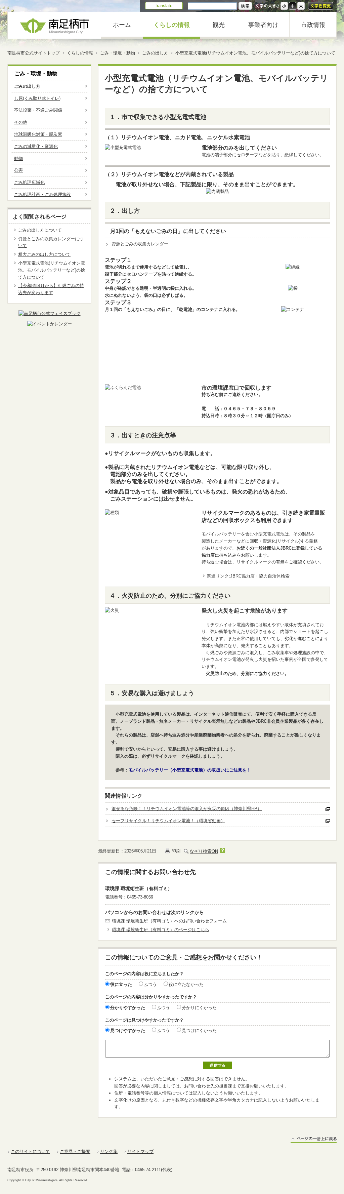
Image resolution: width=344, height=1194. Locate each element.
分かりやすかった (127, 1007)
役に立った (121, 984)
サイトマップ (140, 1151)
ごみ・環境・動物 (117, 52)
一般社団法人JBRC (273, 548)
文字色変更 (320, 6)
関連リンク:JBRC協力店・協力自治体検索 (248, 576)
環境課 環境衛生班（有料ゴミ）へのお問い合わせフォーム (169, 920)
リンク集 (109, 1151)
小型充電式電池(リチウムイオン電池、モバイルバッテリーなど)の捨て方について (51, 270)
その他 (20, 122)
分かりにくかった (199, 1007)
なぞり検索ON (204, 851)
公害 (18, 170)
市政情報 (313, 25)
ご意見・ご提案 (75, 1151)
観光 (219, 25)
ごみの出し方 (155, 52)
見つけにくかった (199, 1030)
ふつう (150, 984)
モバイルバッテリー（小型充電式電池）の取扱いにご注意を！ (190, 769)
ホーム (122, 25)
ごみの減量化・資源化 (36, 146)
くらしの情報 (172, 25)
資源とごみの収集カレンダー (140, 243)
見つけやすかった (127, 1030)
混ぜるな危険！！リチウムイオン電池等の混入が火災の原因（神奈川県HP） (187, 808)
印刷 (176, 850)
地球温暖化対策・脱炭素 (38, 134)
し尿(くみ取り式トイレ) (37, 98)
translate (164, 5)
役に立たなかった (186, 984)
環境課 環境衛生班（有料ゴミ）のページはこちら (160, 929)
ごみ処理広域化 (29, 182)
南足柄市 (54, 25)
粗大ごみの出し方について (44, 254)
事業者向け (263, 25)
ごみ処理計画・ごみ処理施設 (42, 194)
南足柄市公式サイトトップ (33, 52)
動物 (18, 158)
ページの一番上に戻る (314, 1139)
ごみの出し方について (40, 230)
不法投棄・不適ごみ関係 (38, 110)
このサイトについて (30, 1151)
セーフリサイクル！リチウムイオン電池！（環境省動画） (168, 820)
